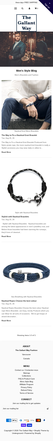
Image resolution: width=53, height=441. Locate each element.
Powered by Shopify (33, 433)
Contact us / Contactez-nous (26, 370)
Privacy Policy (26, 387)
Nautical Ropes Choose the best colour (19, 301)
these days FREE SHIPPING (26, 2)
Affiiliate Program (26, 384)
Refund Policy (26, 390)
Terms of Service (26, 393)
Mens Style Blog (26, 382)
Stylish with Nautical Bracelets (15, 217)
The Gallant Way (25, 430)
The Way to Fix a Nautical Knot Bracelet (19, 135)
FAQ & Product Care (26, 379)
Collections (26, 376)
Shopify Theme (40, 430)
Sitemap (26, 373)
